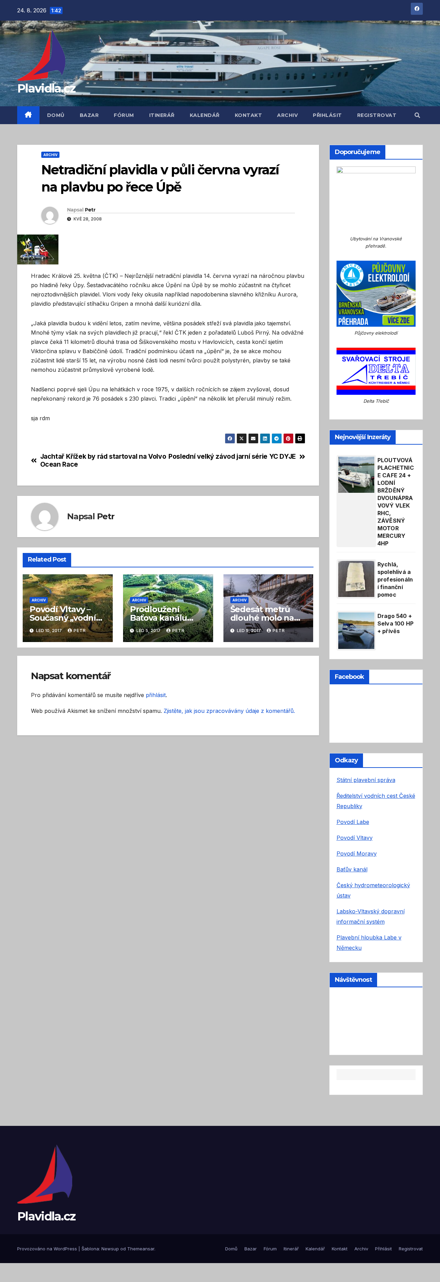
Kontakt (248, 115)
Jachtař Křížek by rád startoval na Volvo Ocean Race (103, 460)
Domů (56, 115)
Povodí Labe (353, 821)
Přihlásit (327, 115)
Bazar (89, 115)
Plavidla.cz (46, 88)
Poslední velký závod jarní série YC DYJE (232, 456)
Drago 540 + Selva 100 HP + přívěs (395, 623)
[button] (417, 115)
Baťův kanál (352, 869)
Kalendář (205, 115)
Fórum (124, 115)
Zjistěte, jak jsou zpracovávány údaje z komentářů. (229, 710)
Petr (90, 210)
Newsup (110, 1248)
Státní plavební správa (366, 779)
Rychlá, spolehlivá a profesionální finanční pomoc (395, 579)
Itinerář (162, 115)
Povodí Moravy (357, 853)
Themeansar (140, 1248)
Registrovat (377, 115)
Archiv (287, 115)
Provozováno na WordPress (47, 1248)
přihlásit (156, 695)
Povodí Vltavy (355, 837)
